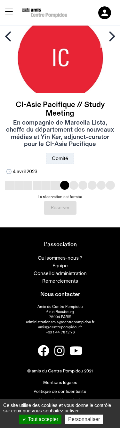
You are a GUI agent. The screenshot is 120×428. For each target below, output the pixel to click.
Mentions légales (60, 382)
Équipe (60, 265)
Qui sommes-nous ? (60, 258)
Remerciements (60, 281)
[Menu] (9, 13)
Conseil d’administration (60, 273)
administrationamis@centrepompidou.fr (60, 322)
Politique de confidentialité (60, 391)
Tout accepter (42, 419)
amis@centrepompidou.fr (60, 327)
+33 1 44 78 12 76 (60, 332)
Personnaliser (84, 419)
